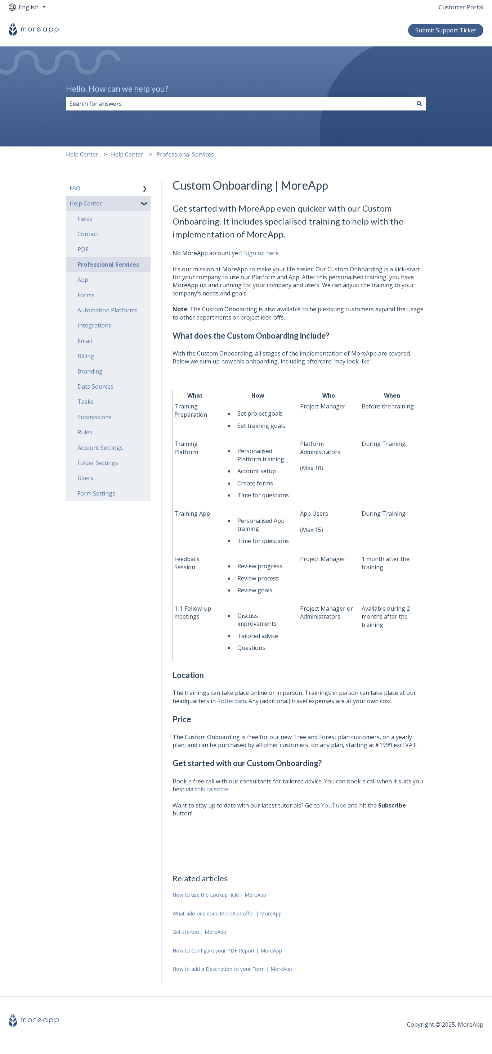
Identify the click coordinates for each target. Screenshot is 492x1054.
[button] (145, 188)
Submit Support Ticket (445, 30)
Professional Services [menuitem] (108, 264)
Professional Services (185, 154)
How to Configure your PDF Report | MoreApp (227, 950)
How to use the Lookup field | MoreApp (219, 894)
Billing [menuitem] (85, 356)
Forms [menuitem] (85, 295)
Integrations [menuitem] (94, 325)
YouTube (333, 805)
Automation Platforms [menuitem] (107, 310)
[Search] (419, 103)
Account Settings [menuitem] (100, 448)
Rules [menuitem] (84, 432)
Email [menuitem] (84, 341)
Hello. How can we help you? (117, 88)
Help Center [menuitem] (86, 203)
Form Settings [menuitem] (96, 493)
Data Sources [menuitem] (95, 386)
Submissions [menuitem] (94, 417)
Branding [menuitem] (90, 371)
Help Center (82, 154)
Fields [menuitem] (85, 219)
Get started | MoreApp (199, 931)
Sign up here (261, 253)
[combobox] (239, 103)
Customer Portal (461, 7)
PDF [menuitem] (82, 249)
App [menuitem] (82, 280)
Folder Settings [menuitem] (97, 463)
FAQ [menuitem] (75, 188)
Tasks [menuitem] (85, 402)
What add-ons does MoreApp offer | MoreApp (228, 913)
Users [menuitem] (85, 478)
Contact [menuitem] (87, 234)
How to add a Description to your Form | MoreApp (232, 968)
